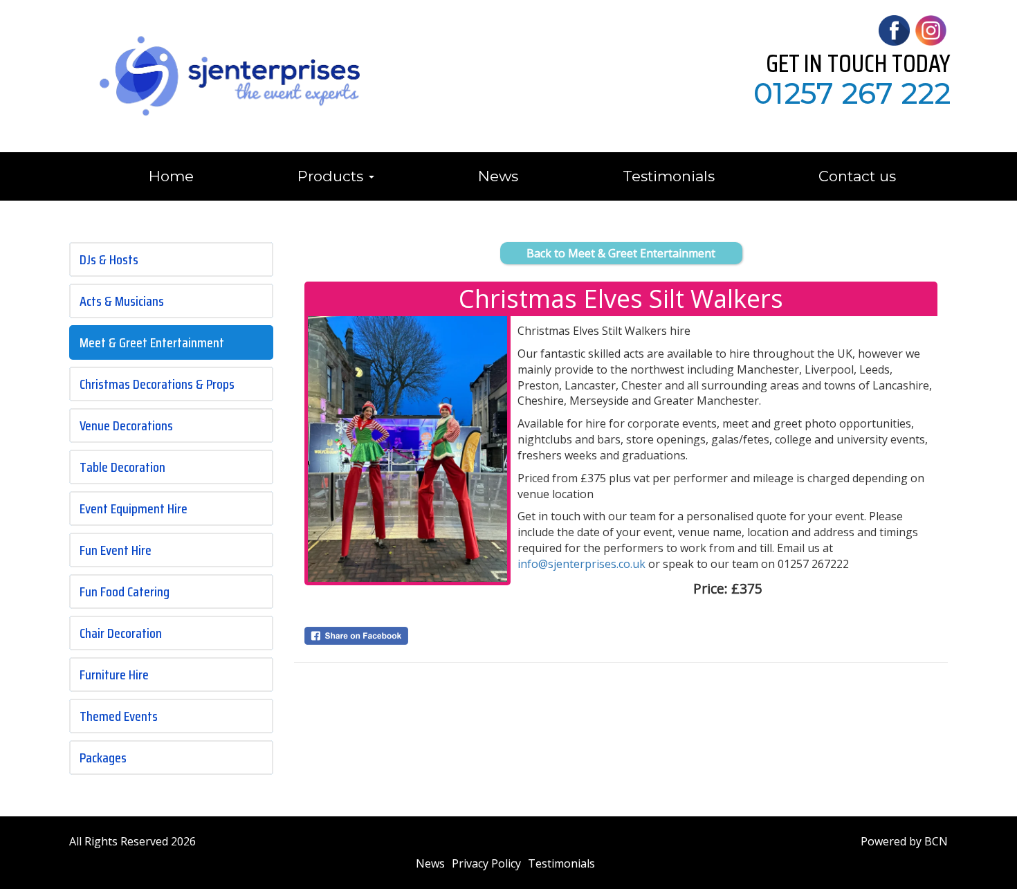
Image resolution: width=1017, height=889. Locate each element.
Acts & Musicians (122, 301)
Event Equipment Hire (133, 508)
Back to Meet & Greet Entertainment (620, 253)
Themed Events (119, 716)
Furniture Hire (114, 674)
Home (171, 176)
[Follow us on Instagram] (930, 29)
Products (332, 176)
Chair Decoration (121, 633)
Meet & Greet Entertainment (152, 342)
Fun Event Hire (116, 550)
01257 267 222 (852, 93)
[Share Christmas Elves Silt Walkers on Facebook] (407, 636)
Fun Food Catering (125, 591)
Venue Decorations (126, 425)
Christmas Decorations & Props (157, 384)
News (498, 176)
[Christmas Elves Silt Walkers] (407, 449)
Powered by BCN (904, 841)
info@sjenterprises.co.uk (581, 563)
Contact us (857, 176)
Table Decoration (122, 467)
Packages (103, 757)
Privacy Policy (486, 863)
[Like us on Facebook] (894, 29)
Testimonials (669, 176)
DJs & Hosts (109, 259)
